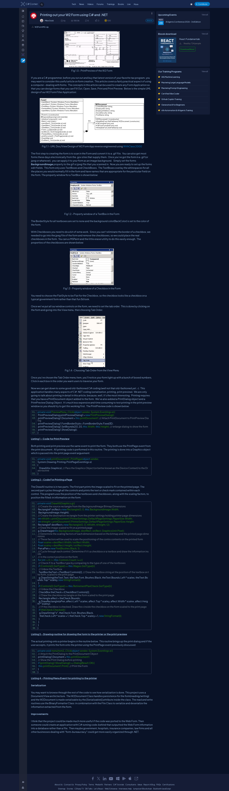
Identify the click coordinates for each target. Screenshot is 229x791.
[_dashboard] (23, 21)
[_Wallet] (23, 26)
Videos (90, 4)
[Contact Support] (136, 779)
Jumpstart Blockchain (142, 788)
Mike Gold (49, 20)
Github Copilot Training (171, 99)
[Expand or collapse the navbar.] (23, 10)
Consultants (130, 784)
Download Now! (187, 49)
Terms (91, 784)
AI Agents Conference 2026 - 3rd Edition (183, 22)
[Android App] (124, 779)
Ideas (140, 784)
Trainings (111, 4)
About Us (59, 784)
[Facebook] (92, 779)
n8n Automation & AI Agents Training (177, 110)
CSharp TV (79, 788)
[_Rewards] (23, 49)
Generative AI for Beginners (173, 105)
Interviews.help (125, 788)
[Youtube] (111, 779)
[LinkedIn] (104, 779)
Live (129, 4)
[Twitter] (98, 779)
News (81, 4)
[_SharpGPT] (23, 54)
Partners (108, 784)
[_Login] (23, 787)
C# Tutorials (118, 784)
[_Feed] (23, 16)
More (136, 4)
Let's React (98, 788)
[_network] (23, 40)
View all (205, 14)
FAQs (158, 784)
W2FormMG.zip (42, 27)
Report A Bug (149, 784)
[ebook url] (167, 62)
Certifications (168, 784)
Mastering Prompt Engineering (174, 88)
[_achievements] (23, 35)
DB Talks (89, 788)
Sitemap (61, 788)
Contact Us (69, 784)
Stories (70, 788)
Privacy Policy (81, 784)
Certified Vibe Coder (170, 93)
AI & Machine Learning (170, 77)
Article (149, 20)
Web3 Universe (111, 788)
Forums (100, 4)
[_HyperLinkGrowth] (22, 60)
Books (121, 4)
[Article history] (62, 20)
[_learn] (23, 30)
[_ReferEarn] (23, 45)
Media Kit (99, 784)
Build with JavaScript (162, 788)
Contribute (202, 4)
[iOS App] (130, 779)
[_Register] (23, 782)
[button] (96, 20)
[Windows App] (118, 779)
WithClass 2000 (132, 146)
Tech (74, 4)
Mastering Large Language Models (176, 82)
